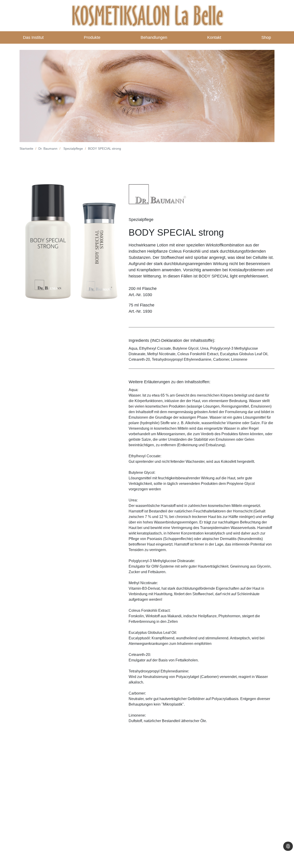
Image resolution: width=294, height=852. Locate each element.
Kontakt (214, 37)
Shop (266, 37)
